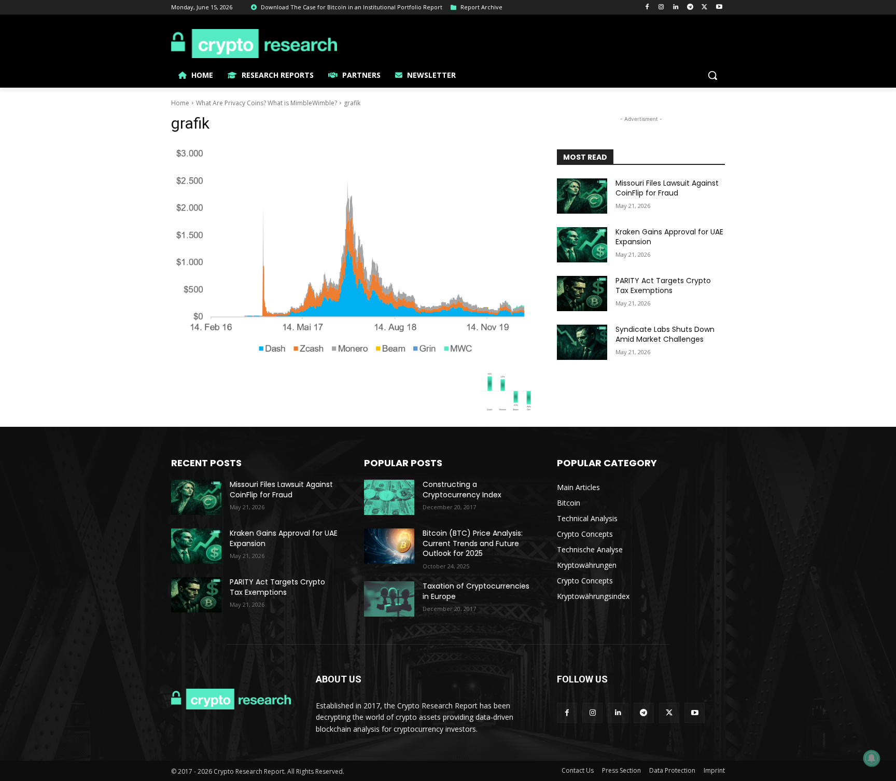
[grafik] (351, 250)
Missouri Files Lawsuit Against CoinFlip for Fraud (667, 188)
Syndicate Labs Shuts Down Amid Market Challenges (665, 334)
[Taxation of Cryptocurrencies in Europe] (389, 599)
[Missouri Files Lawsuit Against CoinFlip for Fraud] (582, 196)
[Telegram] (690, 7)
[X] (704, 7)
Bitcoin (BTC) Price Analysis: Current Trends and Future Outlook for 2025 (473, 543)
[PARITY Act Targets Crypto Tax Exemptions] (582, 293)
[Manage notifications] (871, 758)
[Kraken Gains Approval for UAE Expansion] (582, 244)
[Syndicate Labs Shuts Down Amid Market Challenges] (582, 342)
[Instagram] (661, 7)
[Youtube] (719, 7)
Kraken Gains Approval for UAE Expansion (669, 237)
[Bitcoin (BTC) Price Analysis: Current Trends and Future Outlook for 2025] (389, 546)
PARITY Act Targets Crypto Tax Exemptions (663, 285)
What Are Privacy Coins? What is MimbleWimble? (266, 103)
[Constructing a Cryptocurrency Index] (389, 497)
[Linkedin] (676, 7)
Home (180, 103)
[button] (712, 75)
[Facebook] (647, 7)
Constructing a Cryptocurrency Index (462, 489)
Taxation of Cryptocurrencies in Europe (476, 591)
